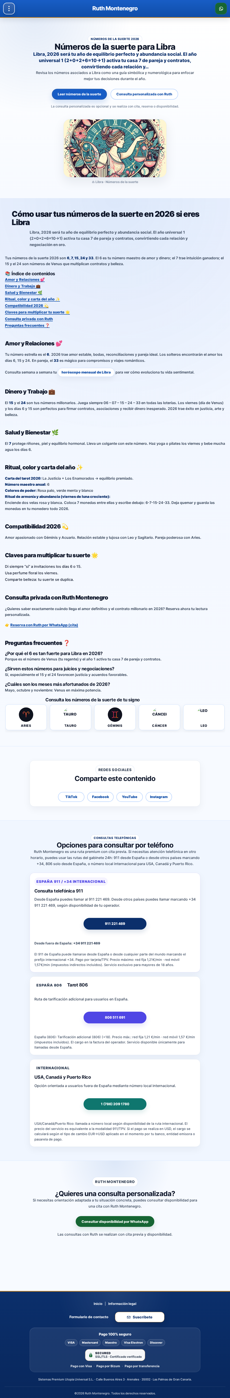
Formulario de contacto (88, 1317)
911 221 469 (115, 924)
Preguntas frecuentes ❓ (27, 325)
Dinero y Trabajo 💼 (22, 286)
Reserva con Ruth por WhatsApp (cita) (44, 625)
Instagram (159, 797)
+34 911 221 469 (86, 943)
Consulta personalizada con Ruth (144, 94)
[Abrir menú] (9, 8)
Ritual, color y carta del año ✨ (32, 299)
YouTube (129, 797)
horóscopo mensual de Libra (86, 372)
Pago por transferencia (142, 1366)
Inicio (98, 1304)
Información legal (122, 1304)
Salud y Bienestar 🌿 (23, 292)
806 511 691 (115, 1017)
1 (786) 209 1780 (115, 1104)
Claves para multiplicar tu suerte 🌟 (37, 312)
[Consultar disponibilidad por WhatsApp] (221, 8)
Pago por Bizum (108, 1366)
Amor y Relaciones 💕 (25, 279)
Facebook (100, 797)
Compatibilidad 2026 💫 (27, 305)
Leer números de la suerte (79, 94)
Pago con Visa (81, 1366)
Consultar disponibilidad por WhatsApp (115, 1221)
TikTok (71, 797)
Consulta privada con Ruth (29, 319)
